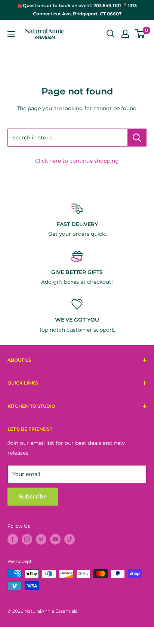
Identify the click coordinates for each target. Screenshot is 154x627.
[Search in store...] (137, 138)
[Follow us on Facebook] (12, 539)
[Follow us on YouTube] (55, 539)
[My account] (125, 34)
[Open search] (111, 34)
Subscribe (33, 496)
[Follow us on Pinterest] (41, 539)
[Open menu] (11, 34)
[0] (140, 33)
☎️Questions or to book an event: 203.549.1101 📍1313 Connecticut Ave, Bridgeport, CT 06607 (77, 9)
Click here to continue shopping (77, 160)
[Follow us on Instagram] (27, 539)
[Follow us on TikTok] (69, 539)
